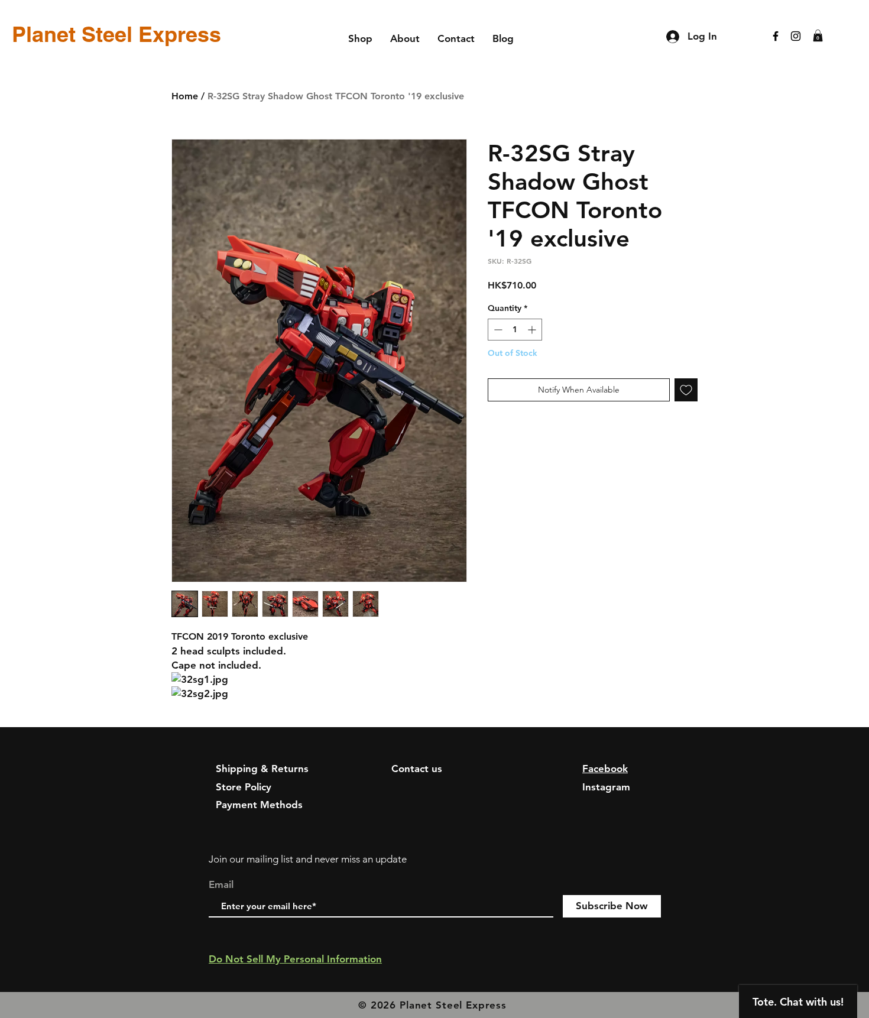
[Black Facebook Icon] (775, 36)
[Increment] (533, 329)
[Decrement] (496, 329)
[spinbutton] (515, 329)
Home (184, 96)
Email (221, 885)
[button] (818, 35)
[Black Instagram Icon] (795, 36)
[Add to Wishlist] (686, 389)
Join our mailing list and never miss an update (308, 859)
